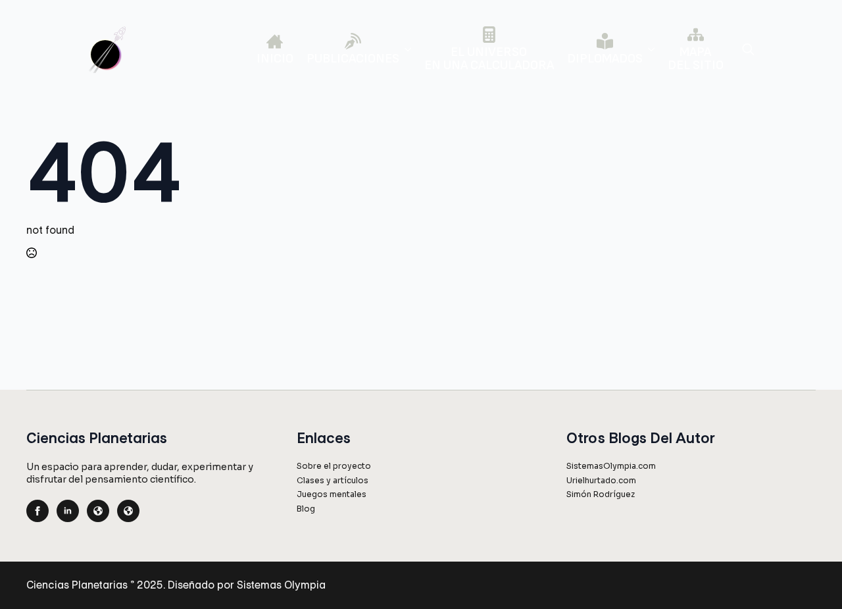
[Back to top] (810, 577)
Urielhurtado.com (601, 480)
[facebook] (37, 511)
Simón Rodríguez (600, 494)
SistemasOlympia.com (611, 466)
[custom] (98, 511)
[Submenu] (405, 49)
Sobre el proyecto (334, 466)
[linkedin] (68, 511)
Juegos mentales (331, 494)
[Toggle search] (748, 49)
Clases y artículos (332, 480)
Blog (306, 509)
